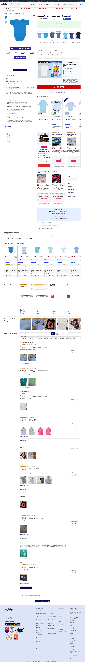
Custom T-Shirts (50, 625)
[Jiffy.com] (4, 4)
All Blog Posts (72, 643)
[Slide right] (81, 35)
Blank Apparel (39, 610)
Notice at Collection (74, 655)
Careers (71, 636)
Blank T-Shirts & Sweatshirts (30, 4)
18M (56, 50)
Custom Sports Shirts (51, 633)
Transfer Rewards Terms (75, 651)
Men (59, 613)
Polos (37, 614)
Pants (37, 629)
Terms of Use (53, 661)
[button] (19, 30)
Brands (60, 4)
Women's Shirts (39, 623)
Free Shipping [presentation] (42, 8)
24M (61, 50)
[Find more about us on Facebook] (6, 618)
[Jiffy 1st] (24, 250)
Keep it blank (68, 338)
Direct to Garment (53, 338)
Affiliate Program (73, 640)
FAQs (71, 625)
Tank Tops (38, 616)
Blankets (38, 648)
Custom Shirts (47, 4)
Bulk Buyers (20, 57)
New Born (40, 50)
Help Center (72, 620)
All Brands (61, 629)
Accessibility (72, 649)
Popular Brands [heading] (62, 619)
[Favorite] (34, 16)
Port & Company (62, 627)
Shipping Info (72, 628)
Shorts (37, 632)
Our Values (72, 638)
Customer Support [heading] (74, 608)
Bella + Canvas (62, 623)
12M (51, 50)
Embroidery (46, 338)
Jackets (38, 618)
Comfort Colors (62, 624)
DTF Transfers (50, 613)
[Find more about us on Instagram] (8, 618)
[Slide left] (37, 35)
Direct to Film (24, 338)
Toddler (60, 616)
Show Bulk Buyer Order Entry (42, 601)
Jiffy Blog (71, 641)
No (75, 352)
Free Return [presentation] (59, 8)
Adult (60, 610)
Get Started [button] (44, 165)
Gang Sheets (71, 192)
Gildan (60, 621)
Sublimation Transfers (51, 616)
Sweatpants (38, 630)
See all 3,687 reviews (25, 587)
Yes (72, 352)
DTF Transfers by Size (52, 614)
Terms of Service (73, 648)
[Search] (75, 4)
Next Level (61, 626)
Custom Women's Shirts (52, 631)
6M (45, 50)
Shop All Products (62, 631)
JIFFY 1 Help (73, 623)
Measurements (8, 126)
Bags (37, 637)
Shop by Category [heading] (40, 608)
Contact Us (72, 622)
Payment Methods (73, 631)
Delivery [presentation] (74, 8)
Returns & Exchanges (74, 630)
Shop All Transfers (72, 179)
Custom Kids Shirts (51, 630)
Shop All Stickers (72, 196)
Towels (37, 645)
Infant (60, 618)
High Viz (38, 641)
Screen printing (31, 338)
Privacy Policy (72, 646)
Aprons (37, 647)
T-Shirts (38, 611)
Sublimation (71, 189)
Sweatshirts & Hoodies (41, 613)
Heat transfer (39, 338)
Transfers (40, 4)
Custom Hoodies (50, 626)
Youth (60, 614)
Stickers (55, 4)
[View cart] (83, 4)
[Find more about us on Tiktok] (11, 618)
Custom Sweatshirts (51, 628)
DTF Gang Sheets (51, 619)
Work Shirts (38, 619)
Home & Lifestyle (40, 643)
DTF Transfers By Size (72, 183)
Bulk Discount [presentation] (25, 8)
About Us (71, 635)
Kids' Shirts (38, 625)
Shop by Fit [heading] (61, 608)
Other (74, 338)
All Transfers (50, 611)
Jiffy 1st (24, 253)
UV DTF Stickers (50, 618)
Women (60, 611)
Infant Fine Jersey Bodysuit (22, 266)
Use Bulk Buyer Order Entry (20, 69)
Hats (37, 636)
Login (80, 4)
